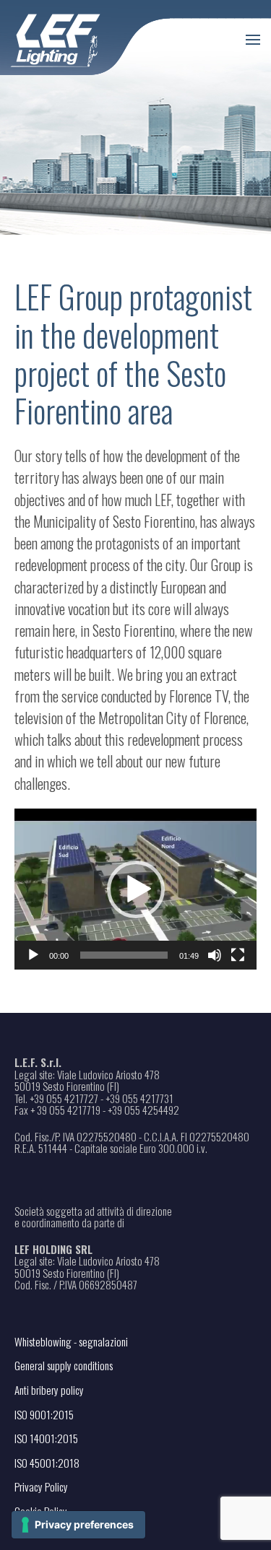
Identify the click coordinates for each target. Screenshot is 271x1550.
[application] (135, 889)
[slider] (124, 955)
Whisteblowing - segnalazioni (71, 1341)
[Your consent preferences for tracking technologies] (78, 1524)
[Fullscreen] (238, 955)
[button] (136, 889)
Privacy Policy (41, 1486)
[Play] (33, 955)
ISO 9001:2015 (44, 1414)
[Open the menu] (253, 39)
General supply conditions (63, 1365)
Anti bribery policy (49, 1390)
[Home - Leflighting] (85, 38)
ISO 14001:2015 (46, 1438)
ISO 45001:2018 (46, 1463)
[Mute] (214, 955)
